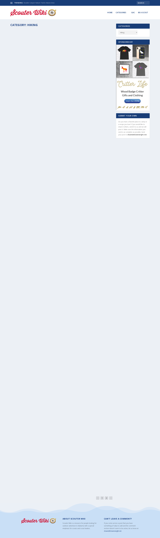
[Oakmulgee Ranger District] (48, 183)
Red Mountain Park (22, 276)
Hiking (34, 75)
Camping (36, 144)
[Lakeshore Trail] (49, 321)
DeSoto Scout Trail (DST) (25, 401)
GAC (133, 13)
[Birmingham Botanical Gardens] (48, 49)
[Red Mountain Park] (47, 250)
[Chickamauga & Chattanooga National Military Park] (48, 446)
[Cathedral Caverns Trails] (42, 421)
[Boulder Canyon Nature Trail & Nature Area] (45, 371)
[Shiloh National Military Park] (45, 471)
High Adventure (38, 279)
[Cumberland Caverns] (49, 114)
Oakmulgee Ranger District (26, 209)
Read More (19, 84)
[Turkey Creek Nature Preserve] (47, 296)
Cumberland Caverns (23, 140)
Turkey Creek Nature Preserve (27, 301)
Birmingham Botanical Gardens (29, 72)
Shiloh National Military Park (28, 476)
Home (109, 13)
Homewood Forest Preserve (26, 351)
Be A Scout (143, 13)
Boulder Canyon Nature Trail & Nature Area (39, 3)
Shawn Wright (18, 75)
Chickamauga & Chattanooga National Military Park (40, 451)
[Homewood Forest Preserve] (48, 346)
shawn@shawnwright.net (137, 135)
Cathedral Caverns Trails (26, 426)
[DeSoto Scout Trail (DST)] (45, 396)
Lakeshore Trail (21, 326)
